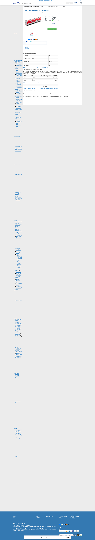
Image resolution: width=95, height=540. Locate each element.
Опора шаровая (18, 348)
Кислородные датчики (17, 357)
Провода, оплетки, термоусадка (17, 196)
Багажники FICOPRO (18, 434)
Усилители (17, 194)
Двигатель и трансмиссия (18, 285)
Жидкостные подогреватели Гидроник (19, 90)
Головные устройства (18, 192)
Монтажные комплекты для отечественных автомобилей (19, 64)
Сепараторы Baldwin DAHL (18, 300)
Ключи (17, 259)
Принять (68, 537)
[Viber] (31, 39)
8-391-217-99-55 (49, 0)
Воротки (17, 249)
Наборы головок (17, 270)
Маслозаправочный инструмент (17, 277)
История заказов (48, 515)
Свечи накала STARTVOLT (18, 329)
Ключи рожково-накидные (19, 263)
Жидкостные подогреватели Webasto (19, 104)
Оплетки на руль (17, 228)
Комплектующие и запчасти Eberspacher (19, 94)
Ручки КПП (16, 232)
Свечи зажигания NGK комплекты (17, 322)
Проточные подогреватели (18, 100)
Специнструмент (17, 284)
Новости (14, 515)
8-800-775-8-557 (43, 0)
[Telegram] (33, 39)
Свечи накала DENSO (18, 328)
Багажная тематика (17, 225)
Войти (81, 0)
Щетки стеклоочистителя (18, 336)
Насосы (17, 278)
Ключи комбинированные (19, 261)
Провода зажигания (17, 355)
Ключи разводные (19, 262)
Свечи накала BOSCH (18, 327)
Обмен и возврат (38, 517)
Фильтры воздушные (17, 334)
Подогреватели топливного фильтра (19, 99)
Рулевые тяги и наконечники (18, 349)
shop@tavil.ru (60, 518)
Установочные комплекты (18, 430)
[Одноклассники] (36, 39)
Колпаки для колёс (17, 229)
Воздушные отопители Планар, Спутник (19, 86)
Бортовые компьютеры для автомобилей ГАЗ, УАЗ (18, 148)
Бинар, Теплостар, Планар (18, 83)
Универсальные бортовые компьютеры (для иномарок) (18, 149)
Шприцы (17, 279)
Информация (23, 0)
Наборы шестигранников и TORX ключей (19, 276)
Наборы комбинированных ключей (18, 272)
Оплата (37, 515)
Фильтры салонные (17, 335)
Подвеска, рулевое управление (17, 347)
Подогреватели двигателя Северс (18, 62)
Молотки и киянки (18, 250)
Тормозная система (19, 287)
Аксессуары (17, 374)
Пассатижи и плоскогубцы (18, 253)
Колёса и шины (18, 286)
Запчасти (17, 375)
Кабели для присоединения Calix (19, 81)
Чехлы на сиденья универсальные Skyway (19, 237)
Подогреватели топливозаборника (18, 101)
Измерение (16, 289)
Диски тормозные (18, 353)
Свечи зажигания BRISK (18, 319)
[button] (42, 13)
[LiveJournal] (37, 39)
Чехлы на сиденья (17, 233)
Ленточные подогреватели (18, 97)
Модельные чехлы (18, 238)
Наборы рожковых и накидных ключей (18, 274)
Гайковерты (18, 252)
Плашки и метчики (18, 281)
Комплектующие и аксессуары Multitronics (18, 151)
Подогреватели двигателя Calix (18, 78)
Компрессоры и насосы (18, 230)
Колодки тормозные (19, 352)
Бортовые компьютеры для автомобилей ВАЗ (18, 146)
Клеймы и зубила (18, 280)
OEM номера (26, 47)
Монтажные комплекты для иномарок (19, 65)
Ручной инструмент (17, 248)
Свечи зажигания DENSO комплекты (18, 323)
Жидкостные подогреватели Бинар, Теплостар (19, 84)
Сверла (17, 282)
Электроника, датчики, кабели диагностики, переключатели (18, 112)
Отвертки (17, 251)
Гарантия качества (26, 48)
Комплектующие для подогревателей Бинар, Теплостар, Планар (19, 87)
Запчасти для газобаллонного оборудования (18, 114)
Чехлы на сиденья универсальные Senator (19, 235)
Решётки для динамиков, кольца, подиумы (18, 197)
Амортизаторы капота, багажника (19, 354)
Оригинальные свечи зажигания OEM (17, 326)
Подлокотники (16, 231)
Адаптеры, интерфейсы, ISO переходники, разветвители (18, 198)
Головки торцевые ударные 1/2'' (19, 257)
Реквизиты (14, 516)
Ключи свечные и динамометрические (19, 265)
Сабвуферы (17, 193)
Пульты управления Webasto (18, 106)
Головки (17, 254)
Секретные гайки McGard (18, 174)
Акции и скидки (26, 515)
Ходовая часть (18, 288)
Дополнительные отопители (18, 95)
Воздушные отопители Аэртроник (19, 92)
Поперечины (18, 438)
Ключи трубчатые (19, 266)
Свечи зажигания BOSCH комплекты (18, 325)
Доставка (37, 516)
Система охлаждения (17, 350)
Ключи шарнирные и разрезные (19, 267)
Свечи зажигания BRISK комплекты (18, 320)
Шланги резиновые (17, 119)
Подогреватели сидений (18, 224)
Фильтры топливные (17, 333)
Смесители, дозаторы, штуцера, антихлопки (18, 117)
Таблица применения (27, 46)
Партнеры (14, 517)
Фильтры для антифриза (18, 331)
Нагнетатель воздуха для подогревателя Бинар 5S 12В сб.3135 (34, 528)
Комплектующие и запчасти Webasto (18, 108)
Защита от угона (17, 223)
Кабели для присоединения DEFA (19, 72)
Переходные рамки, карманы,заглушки (17, 199)
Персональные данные (49, 516)
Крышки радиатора (19, 351)
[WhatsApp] (30, 39)
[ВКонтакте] (29, 39)
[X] (34, 39)
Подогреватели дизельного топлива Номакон (18, 96)
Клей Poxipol (16, 456)
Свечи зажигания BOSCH (18, 324)
